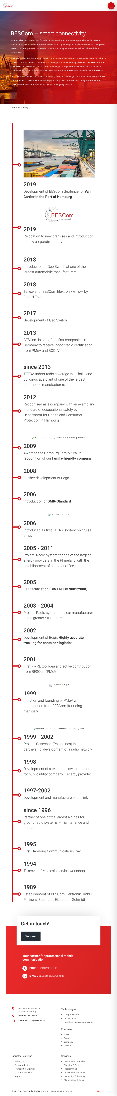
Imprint (45, 1091)
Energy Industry (22, 1065)
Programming (70, 1068)
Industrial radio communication (79, 1022)
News (66, 1034)
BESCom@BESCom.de (51, 975)
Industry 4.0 (20, 1061)
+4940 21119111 (48, 967)
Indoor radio (70, 1018)
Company (68, 1041)
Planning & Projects (73, 1065)
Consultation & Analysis (75, 1061)
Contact (67, 1038)
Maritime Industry (23, 1072)
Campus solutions (72, 1014)
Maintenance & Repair (74, 1080)
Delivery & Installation (74, 1072)
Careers (67, 1045)
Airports (18, 1076)
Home (14, 107)
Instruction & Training (74, 1076)
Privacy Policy (57, 1091)
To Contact (30, 936)
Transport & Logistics (25, 1068)
